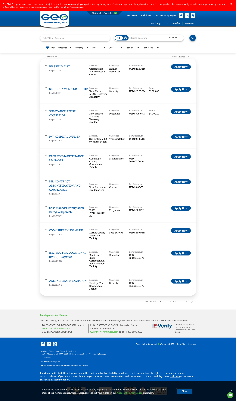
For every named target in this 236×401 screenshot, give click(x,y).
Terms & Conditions (68, 351)
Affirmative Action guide (50, 361)
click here (175, 376)
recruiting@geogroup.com (72, 6)
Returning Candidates (139, 15)
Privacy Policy (54, 351)
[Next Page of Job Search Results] (192, 301)
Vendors (44, 351)
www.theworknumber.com (56, 328)
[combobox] (75, 38)
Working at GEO (159, 23)
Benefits (176, 23)
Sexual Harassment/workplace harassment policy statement (64, 365)
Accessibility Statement (146, 344)
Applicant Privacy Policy (129, 392)
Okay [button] (184, 391)
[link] (118, 70)
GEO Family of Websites (102, 13)
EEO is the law (46, 358)
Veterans (189, 23)
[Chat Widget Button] (230, 395)
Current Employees (166, 15)
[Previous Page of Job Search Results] (186, 301)
